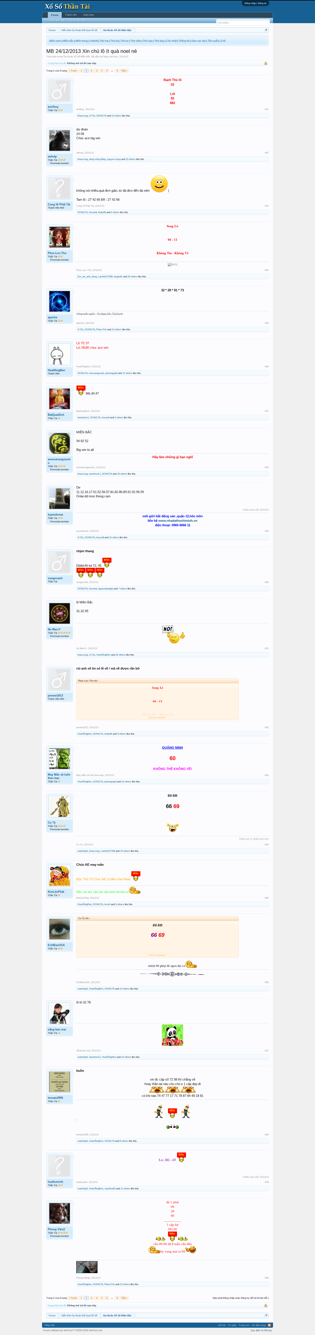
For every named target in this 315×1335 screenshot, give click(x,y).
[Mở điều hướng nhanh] (266, 30)
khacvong (83, 115)
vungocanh (55, 578)
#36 (267, 982)
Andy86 (102, 212)
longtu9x (118, 276)
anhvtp (52, 156)
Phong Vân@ (56, 1229)
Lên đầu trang (258, 1325)
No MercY (54, 629)
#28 (267, 467)
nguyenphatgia (105, 588)
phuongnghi (111, 373)
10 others (114, 537)
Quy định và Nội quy (261, 1330)
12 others (127, 373)
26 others (133, 276)
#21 (267, 109)
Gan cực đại (199, 40)
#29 (267, 531)
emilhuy (53, 106)
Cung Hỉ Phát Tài (59, 204)
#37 (267, 1050)
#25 (267, 323)
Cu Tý (52, 822)
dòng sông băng (97, 159)
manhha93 (110, 1188)
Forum (54, 15)
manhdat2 (83, 851)
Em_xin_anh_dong (87, 276)
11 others (125, 1188)
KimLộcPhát (56, 891)
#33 (267, 775)
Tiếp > (124, 70)
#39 (267, 1182)
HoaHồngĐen (56, 370)
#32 (267, 727)
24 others (125, 851)
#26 (267, 366)
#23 (267, 206)
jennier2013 (55, 695)
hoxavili (93, 212)
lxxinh (107, 904)
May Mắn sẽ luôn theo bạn (59, 776)
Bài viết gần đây (77, 20)
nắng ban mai (57, 1029)
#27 (267, 411)
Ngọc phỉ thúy (111, 56)
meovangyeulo (96, 373)
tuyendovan (55, 514)
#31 (267, 648)
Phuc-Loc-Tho (57, 253)
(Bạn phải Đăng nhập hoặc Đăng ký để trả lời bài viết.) (241, 1298)
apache (52, 317)
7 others (122, 588)
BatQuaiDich (56, 414)
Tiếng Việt (49, 1325)
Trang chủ (243, 1325)
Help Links (88, 14)
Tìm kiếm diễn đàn (55, 20)
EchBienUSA (56, 945)
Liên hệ (221, 1325)
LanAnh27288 (105, 276)
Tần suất (213, 40)
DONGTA (101, 115)
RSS (269, 1325)
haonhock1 (83, 417)
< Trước (73, 70)
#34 (267, 844)
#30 (267, 582)
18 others (122, 473)
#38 (267, 1134)
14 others (117, 329)
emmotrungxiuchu (59, 461)
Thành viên (71, 14)
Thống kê (184, 40)
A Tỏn (92, 115)
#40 (267, 1278)
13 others (117, 115)
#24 (267, 270)
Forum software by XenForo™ (72, 1330)
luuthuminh (55, 1181)
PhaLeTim (101, 329)
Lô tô (222, 40)
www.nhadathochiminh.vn (177, 520)
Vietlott (94, 40)
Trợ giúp (232, 1325)
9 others (121, 734)
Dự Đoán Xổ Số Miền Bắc (77, 56)
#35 (267, 898)
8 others (115, 212)
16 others (126, 781)
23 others (131, 159)
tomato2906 (55, 1097)
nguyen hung (114, 159)
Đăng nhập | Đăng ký (255, 3)
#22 (267, 152)
